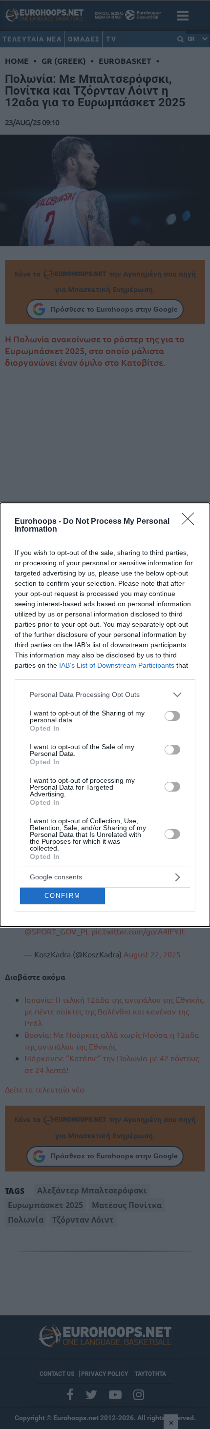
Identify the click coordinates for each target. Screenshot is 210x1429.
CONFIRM (62, 895)
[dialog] (105, 715)
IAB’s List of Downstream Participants (116, 665)
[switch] (172, 716)
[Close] (191, 522)
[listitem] (105, 695)
